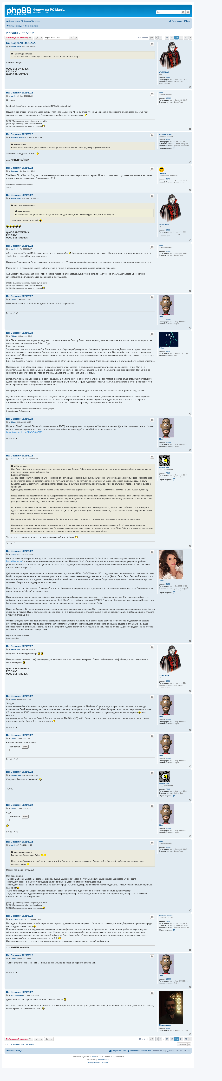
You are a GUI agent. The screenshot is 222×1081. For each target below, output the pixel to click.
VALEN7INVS (164, 72)
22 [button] (186, 37)
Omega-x (162, 173)
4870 (168, 179)
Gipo (161, 316)
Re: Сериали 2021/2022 (21, 43)
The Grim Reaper (165, 134)
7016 (168, 473)
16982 (168, 98)
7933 (168, 140)
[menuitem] (30, 21)
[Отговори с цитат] (152, 44)
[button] (151, 38)
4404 (168, 351)
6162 (168, 584)
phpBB (94, 1057)
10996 (168, 320)
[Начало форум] (19, 10)
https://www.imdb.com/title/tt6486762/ (24, 432)
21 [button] (181, 37)
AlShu (161, 348)
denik (161, 92)
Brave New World (14, 561)
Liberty (161, 580)
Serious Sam (164, 467)
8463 (168, 78)
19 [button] (172, 37)
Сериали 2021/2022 (19, 33)
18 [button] (167, 37)
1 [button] (160, 37)
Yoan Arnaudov (103, 1060)
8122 (168, 1028)
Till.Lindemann (165, 1025)
